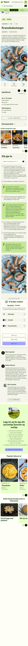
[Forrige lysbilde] (23, 151)
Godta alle (14, 343)
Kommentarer (23, 10)
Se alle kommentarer (14, 399)
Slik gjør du (14, 10)
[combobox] (12, 6)
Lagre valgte (14, 339)
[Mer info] (25, 93)
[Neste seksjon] (26, 10)
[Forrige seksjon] (2, 10)
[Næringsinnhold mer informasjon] (15, 124)
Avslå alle (14, 335)
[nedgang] (19, 90)
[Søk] (2, 6)
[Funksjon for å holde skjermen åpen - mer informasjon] (17, 162)
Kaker (4, 19)
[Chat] (25, 6)
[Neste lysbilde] (26, 151)
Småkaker (9, 19)
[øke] (25, 90)
